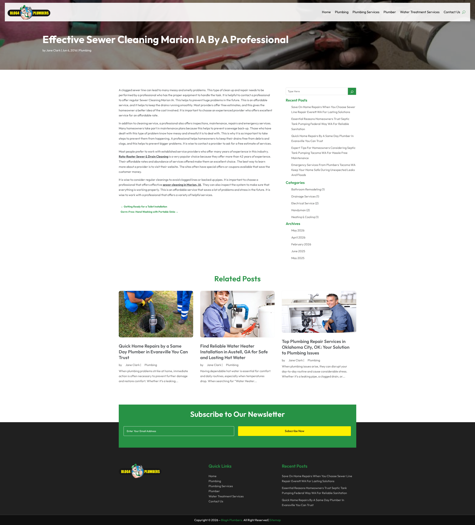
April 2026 (298, 237)
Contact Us (452, 12)
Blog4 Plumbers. (232, 520)
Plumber (390, 12)
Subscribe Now (294, 431)
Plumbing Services (366, 12)
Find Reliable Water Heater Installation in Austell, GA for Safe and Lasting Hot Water (234, 351)
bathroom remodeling (306, 189)
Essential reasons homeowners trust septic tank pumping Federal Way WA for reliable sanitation (320, 124)
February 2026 (301, 244)
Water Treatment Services (420, 12)
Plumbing (341, 12)
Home (326, 12)
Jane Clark (53, 50)
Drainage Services (303, 196)
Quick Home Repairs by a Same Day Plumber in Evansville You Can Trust (153, 351)
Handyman (298, 210)
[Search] (352, 91)
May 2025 (297, 258)
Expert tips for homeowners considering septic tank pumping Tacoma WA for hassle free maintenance (323, 153)
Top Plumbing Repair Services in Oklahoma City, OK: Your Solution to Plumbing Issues (315, 347)
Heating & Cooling (303, 217)
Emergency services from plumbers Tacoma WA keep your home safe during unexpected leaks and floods (323, 170)
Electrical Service (303, 203)
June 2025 (298, 251)
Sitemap (275, 520)
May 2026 (297, 230)
